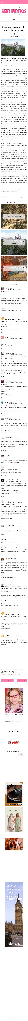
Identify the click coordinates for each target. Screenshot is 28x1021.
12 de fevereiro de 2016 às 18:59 (13, 560)
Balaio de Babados (6, 394)
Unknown (8, 613)
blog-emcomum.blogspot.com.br (9, 469)
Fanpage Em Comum (16, 472)
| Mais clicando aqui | (16, 721)
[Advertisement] (14, 866)
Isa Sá (6, 337)
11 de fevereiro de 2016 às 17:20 (13, 481)
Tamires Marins (9, 288)
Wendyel (7, 501)
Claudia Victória (9, 525)
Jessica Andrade (9, 418)
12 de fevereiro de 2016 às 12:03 (13, 502)
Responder (4, 313)
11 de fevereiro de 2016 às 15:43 (13, 439)
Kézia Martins (8, 437)
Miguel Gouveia (9, 353)
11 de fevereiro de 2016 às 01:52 (13, 338)
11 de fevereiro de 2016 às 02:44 (13, 354)
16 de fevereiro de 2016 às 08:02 (13, 637)
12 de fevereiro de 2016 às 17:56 (13, 527)
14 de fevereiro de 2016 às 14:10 (13, 614)
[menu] (2, 2)
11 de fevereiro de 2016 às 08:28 (13, 403)
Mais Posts (22, 680)
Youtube (9, 674)
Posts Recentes (7, 680)
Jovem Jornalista (9, 402)
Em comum (8, 455)
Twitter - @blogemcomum (9, 470)
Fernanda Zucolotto (10, 558)
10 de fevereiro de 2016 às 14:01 (13, 319)
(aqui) (17, 191)
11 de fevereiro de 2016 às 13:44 (13, 419)
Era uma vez (4, 197)
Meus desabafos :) (10, 585)
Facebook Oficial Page (15, 372)
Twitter (19, 674)
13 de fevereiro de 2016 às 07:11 (13, 586)
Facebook (19, 310)
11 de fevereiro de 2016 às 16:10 (13, 456)
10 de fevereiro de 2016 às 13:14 (13, 289)
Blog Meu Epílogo (5, 310)
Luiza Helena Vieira (10, 381)
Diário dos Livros (5, 430)
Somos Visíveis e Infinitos (12, 480)
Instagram (13, 310)
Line (6, 318)
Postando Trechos (5, 628)
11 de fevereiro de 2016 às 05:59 (13, 382)
